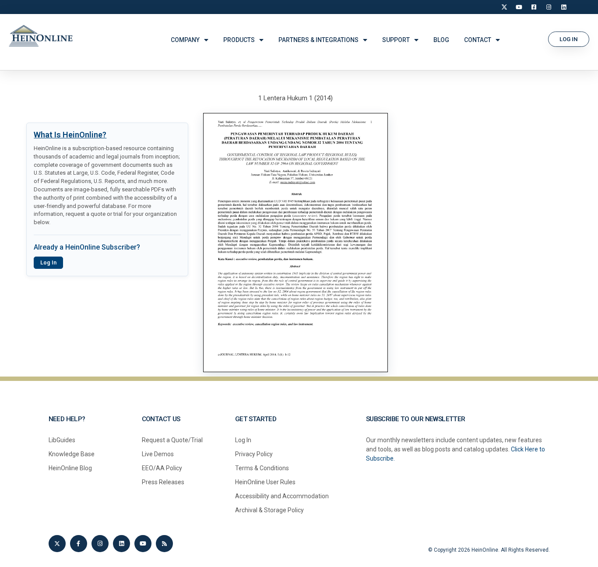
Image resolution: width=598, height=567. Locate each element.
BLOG (441, 39)
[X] (504, 7)
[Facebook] (534, 7)
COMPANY (185, 39)
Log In (48, 263)
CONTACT (477, 39)
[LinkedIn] (563, 7)
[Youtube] (142, 543)
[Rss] (164, 543)
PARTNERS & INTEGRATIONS (318, 39)
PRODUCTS (239, 39)
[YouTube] (519, 7)
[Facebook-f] (78, 543)
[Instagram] (549, 7)
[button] (568, 39)
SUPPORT (396, 39)
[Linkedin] (121, 543)
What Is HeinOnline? (70, 134)
